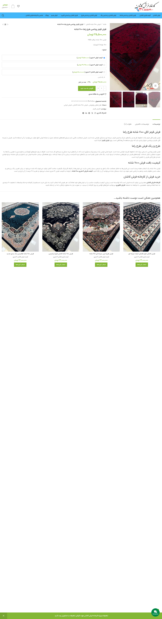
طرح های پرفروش (95, 105)
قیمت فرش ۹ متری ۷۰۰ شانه (82, 171)
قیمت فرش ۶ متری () (89, 58)
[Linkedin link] (86, 113)
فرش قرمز (96, 109)
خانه (104, 24)
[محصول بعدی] (3, 24)
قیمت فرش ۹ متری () (89, 65)
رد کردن (3, 616)
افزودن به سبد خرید (86, 88)
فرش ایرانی (68, 105)
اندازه (104, 50)
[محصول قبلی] (8, 24)
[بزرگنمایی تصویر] (155, 86)
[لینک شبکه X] (92, 113)
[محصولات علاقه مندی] (18, 6)
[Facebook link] (95, 113)
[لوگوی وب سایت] (146, 6)
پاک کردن (100, 77)
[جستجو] (3, 15)
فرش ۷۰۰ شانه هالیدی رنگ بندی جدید (20, 254)
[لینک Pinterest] (89, 113)
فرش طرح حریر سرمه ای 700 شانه (101, 254)
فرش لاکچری (120, 185)
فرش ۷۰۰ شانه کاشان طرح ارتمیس (61, 254)
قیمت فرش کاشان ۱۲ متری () (87, 72)
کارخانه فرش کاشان (153, 182)
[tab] (156, 123)
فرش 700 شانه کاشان (93, 24)
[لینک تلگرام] (83, 113)
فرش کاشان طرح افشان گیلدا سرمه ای (141, 254)
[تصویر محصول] (141, 227)
